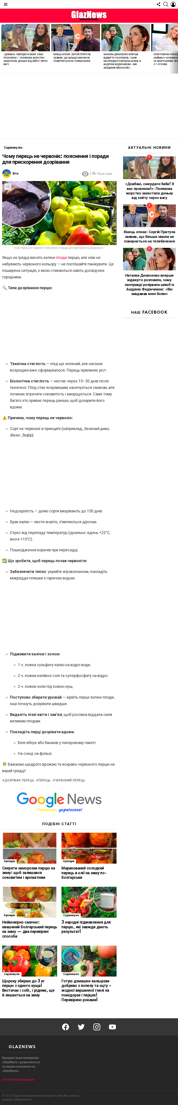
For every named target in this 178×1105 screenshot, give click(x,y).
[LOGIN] (173, 4)
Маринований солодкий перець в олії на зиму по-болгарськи (84, 873)
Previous (2, 48)
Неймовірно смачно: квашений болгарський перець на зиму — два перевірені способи (29, 929)
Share (7, 186)
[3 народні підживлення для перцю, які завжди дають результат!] (88, 902)
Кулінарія (9, 861)
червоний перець (70, 780)
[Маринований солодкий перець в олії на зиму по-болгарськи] (88, 848)
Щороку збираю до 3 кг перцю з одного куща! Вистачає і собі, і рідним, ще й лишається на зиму (28, 988)
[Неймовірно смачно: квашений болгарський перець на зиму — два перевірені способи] (29, 902)
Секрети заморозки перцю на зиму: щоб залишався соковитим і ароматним (28, 873)
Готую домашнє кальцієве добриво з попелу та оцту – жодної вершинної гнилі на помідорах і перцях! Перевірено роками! (86, 990)
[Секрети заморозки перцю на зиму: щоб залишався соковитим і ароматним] (29, 848)
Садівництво (71, 915)
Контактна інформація (18, 1079)
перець (44, 780)
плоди (61, 257)
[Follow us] (158, 4)
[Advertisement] (89, 106)
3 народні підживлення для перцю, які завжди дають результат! (86, 927)
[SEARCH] (165, 4)
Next (176, 48)
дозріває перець (19, 780)
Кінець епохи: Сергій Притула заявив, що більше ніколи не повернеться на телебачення (72, 58)
